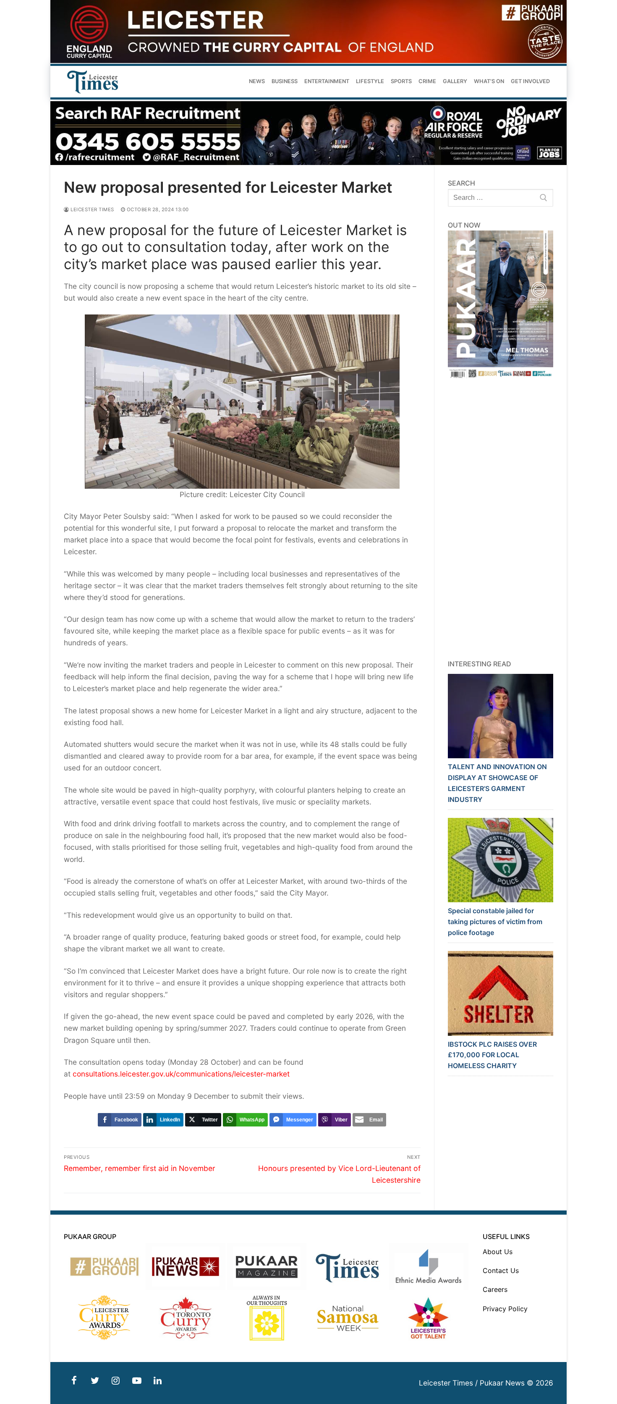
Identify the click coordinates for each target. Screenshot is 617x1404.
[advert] (308, 61)
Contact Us (501, 1270)
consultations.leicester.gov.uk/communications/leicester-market (181, 1073)
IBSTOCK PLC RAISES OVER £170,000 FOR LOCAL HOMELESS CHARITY (492, 1055)
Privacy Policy (505, 1308)
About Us (497, 1251)
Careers (495, 1289)
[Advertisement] (501, 519)
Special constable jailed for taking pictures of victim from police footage (495, 921)
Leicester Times (91, 209)
